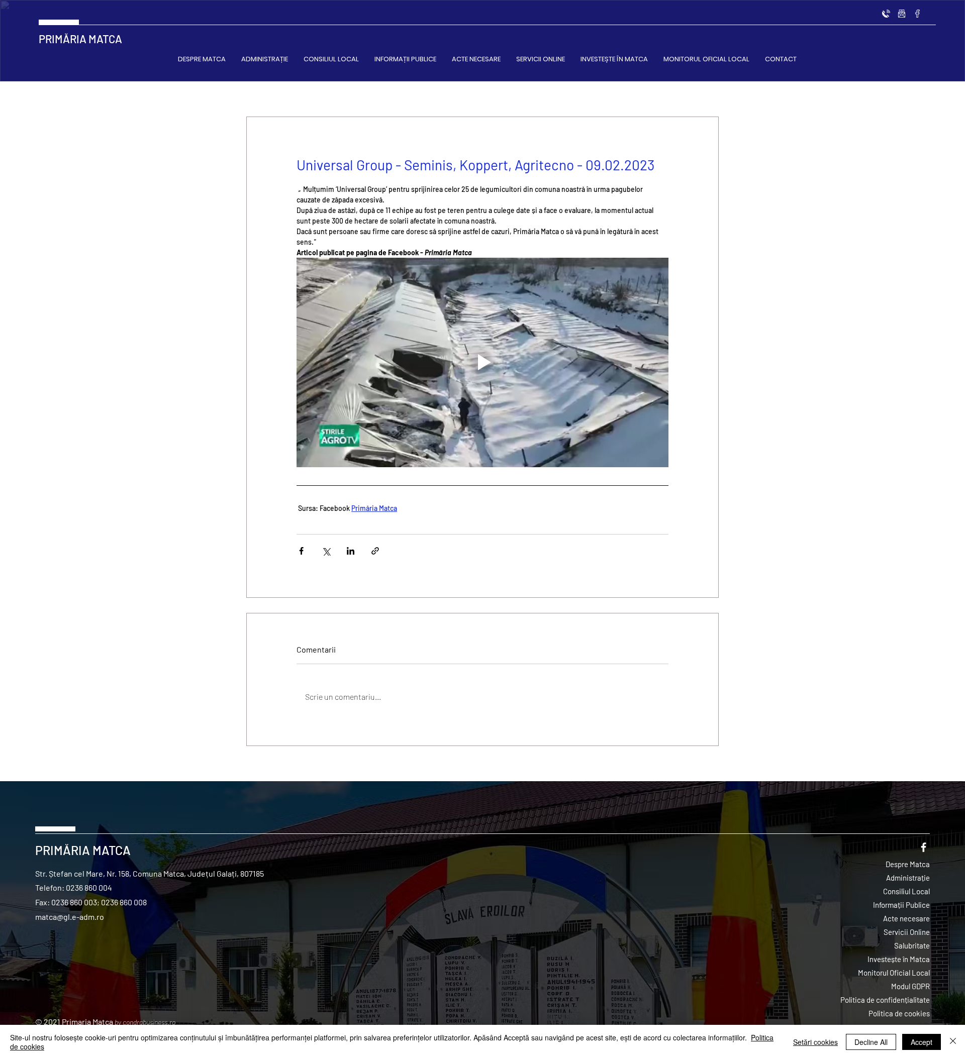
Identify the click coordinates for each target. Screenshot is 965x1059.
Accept (921, 1042)
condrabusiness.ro (149, 1022)
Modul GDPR (910, 986)
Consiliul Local (906, 891)
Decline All (871, 1042)
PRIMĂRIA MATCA (80, 38)
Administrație (908, 877)
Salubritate (912, 945)
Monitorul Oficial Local (894, 972)
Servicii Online (907, 931)
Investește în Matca (898, 959)
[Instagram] (902, 14)
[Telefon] (886, 14)
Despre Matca (908, 864)
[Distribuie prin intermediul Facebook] (301, 551)
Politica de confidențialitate (885, 999)
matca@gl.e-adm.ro (69, 916)
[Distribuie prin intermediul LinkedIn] (350, 551)
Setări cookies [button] (815, 1042)
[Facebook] (917, 14)
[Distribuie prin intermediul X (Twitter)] (326, 551)
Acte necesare (906, 918)
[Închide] (953, 1042)
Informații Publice (901, 904)
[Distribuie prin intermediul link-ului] (375, 551)
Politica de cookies (899, 1013)
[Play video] (482, 362)
